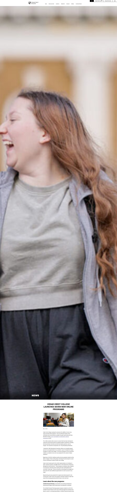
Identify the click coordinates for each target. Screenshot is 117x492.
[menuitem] (46, 5)
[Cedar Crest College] (33, 3)
